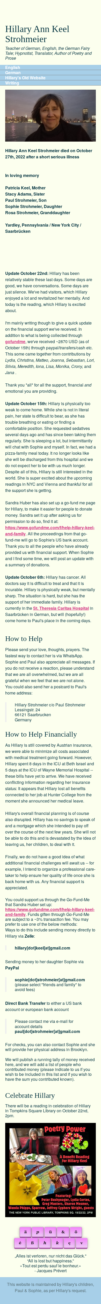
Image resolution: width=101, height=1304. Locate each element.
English (12, 67)
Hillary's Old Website (25, 77)
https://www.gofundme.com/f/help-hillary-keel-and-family (50, 911)
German (13, 72)
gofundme (15, 341)
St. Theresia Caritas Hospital (61, 608)
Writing (12, 83)
